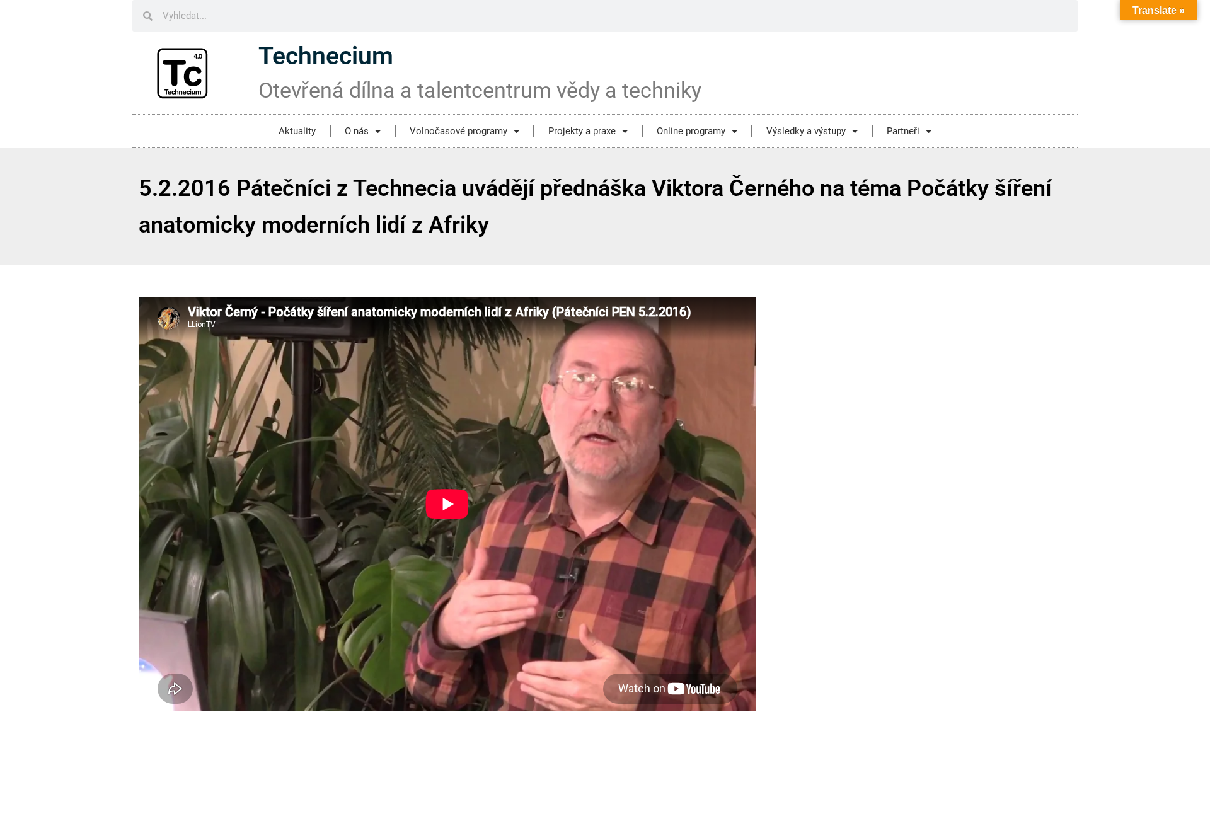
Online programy (691, 131)
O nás (357, 131)
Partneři (903, 131)
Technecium (325, 56)
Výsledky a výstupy (806, 131)
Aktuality (297, 131)
